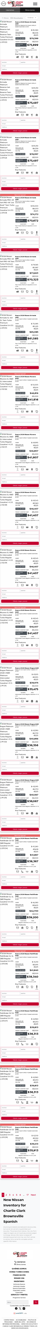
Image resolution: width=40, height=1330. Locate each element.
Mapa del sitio (20, 1322)
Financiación (19, 1275)
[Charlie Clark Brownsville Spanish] (12, 3)
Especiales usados (19, 1290)
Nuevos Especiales (19, 1288)
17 (28, 1194)
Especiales (19, 1292)
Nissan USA (19, 1278)
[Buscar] (35, 1302)
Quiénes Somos (19, 1269)
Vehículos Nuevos (19, 1284)
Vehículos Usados (19, 1286)
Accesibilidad (21, 1320)
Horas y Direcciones (19, 1272)
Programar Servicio (19, 1298)
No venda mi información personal (19, 1323)
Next (33, 1194)
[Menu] (35, 4)
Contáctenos (9, 1320)
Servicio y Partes (19, 1295)
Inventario (19, 1281)
